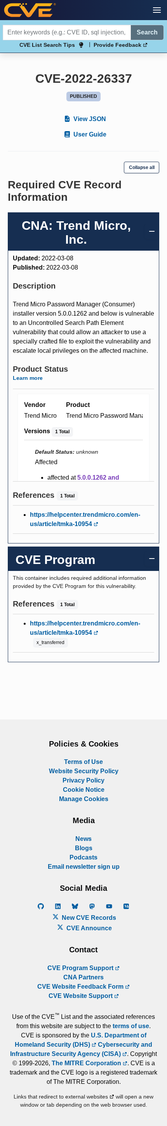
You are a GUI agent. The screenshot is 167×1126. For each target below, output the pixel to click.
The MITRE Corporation (87, 1063)
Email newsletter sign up (84, 866)
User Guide (89, 134)
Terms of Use (83, 762)
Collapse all (142, 167)
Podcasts (83, 857)
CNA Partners (83, 977)
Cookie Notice (83, 789)
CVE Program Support (81, 968)
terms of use (131, 1026)
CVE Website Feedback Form (81, 986)
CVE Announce (88, 928)
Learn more (28, 378)
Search (147, 32)
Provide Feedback (118, 45)
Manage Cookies (83, 799)
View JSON (89, 119)
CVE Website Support (81, 996)
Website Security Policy (83, 771)
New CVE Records (88, 917)
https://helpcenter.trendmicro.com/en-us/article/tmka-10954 (85, 519)
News (83, 839)
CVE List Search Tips (47, 45)
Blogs (83, 848)
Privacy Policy (83, 780)
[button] (157, 10)
